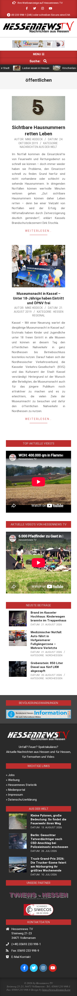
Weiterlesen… (38, 230)
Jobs (11, 775)
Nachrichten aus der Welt (38, 146)
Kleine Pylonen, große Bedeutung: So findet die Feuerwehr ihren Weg (48, 819)
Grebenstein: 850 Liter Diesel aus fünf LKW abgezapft (47, 667)
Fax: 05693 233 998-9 (25, 950)
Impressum (15, 794)
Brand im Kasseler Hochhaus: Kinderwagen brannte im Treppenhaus (48, 616)
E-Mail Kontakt (21, 957)
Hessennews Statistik (22, 785)
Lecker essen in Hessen (25, 68)
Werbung (14, 780)
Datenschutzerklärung (22, 799)
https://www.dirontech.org (56, 989)
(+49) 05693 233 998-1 (26, 944)
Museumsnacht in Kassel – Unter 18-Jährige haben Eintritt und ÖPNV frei (38, 298)
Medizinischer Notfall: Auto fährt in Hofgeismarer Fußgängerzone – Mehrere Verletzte (46, 640)
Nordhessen (54, 655)
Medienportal (16, 790)
